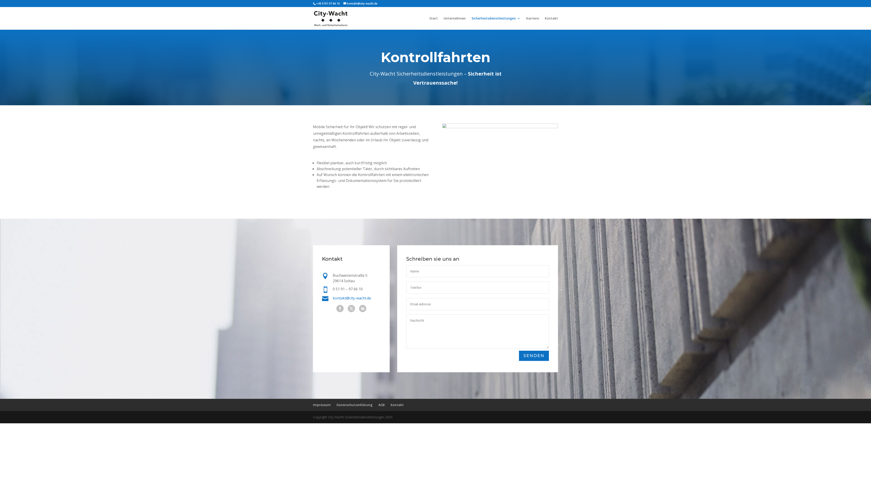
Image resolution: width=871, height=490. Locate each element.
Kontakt (551, 18)
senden (534, 355)
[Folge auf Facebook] (340, 308)
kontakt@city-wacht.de (352, 298)
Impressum (322, 405)
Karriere (532, 18)
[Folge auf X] (351, 308)
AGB (381, 405)
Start (433, 18)
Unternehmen (455, 18)
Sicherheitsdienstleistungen (494, 18)
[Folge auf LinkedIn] (362, 308)
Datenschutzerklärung (354, 405)
